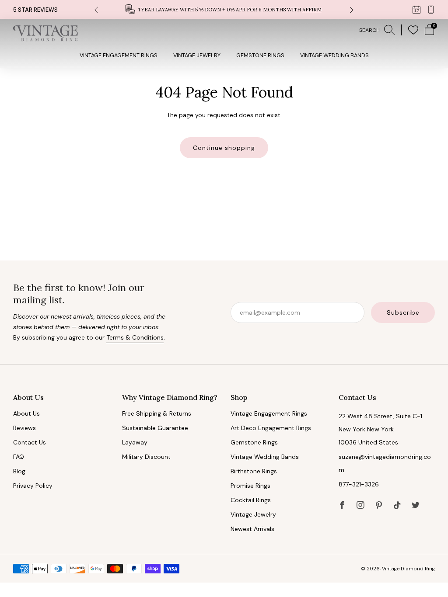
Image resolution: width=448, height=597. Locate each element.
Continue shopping (224, 148)
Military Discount (146, 457)
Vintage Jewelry (196, 55)
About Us (26, 413)
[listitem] (224, 9)
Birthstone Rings (254, 471)
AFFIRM (312, 10)
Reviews (24, 428)
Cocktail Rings (251, 500)
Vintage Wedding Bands (334, 55)
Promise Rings (250, 485)
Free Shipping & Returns (156, 413)
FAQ (18, 457)
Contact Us (29, 442)
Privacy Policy (32, 485)
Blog (19, 471)
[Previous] (96, 9)
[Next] (351, 9)
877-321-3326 (359, 484)
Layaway (134, 442)
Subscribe (403, 312)
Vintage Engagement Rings (119, 55)
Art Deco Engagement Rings (271, 428)
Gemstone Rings (260, 55)
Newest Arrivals (252, 529)
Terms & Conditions (135, 337)
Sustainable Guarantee (155, 428)
